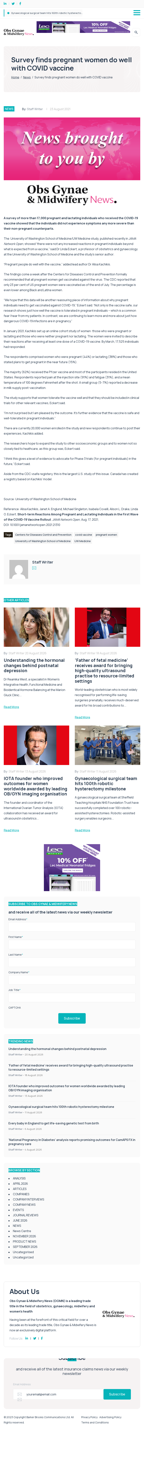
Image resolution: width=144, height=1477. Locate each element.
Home (15, 77)
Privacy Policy (89, 1417)
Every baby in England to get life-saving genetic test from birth (47, 13)
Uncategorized (23, 1257)
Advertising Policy (110, 1417)
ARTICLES (20, 1189)
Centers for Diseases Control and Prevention (43, 534)
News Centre (22, 1231)
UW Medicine (82, 541)
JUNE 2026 (20, 1220)
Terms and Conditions (95, 1422)
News (27, 77)
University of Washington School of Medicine (45, 499)
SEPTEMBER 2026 (25, 1247)
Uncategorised (23, 1252)
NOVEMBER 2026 (24, 1236)
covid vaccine (83, 534)
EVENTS (18, 1210)
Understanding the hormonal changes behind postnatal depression (57, 1049)
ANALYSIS (19, 1178)
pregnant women (106, 534)
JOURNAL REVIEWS (25, 1215)
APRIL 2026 (20, 1184)
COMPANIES (21, 1194)
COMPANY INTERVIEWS (28, 1199)
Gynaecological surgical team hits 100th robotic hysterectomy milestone (61, 1107)
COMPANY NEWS (24, 1205)
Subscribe (72, 1018)
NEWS (9, 109)
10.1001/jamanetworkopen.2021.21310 (35, 525)
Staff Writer (35, 109)
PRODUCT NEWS (24, 1241)
